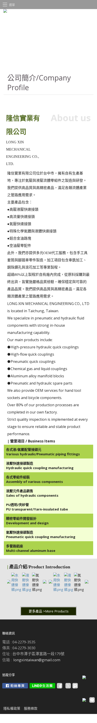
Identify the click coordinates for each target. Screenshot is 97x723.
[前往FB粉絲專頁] (15, 685)
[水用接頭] (16, 589)
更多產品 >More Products (49, 611)
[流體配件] (8, 582)
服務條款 (30, 708)
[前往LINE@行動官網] (42, 685)
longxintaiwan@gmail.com (36, 659)
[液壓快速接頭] (26, 589)
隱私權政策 (11, 708)
